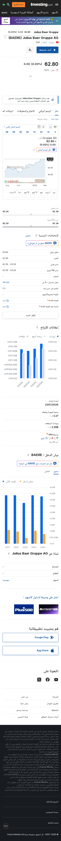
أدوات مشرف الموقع (49, 716)
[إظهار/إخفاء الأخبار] (39, 127)
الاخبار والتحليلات (26, 111)
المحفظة (55, 710)
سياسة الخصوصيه (52, 812)
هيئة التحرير (23, 716)
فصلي (47, 471)
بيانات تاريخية (42, 119)
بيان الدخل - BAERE (44, 455)
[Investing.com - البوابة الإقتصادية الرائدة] (42, 5)
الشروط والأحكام (52, 801)
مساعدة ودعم (22, 710)
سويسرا (6, 579)
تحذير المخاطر (53, 822)
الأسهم (55, 13)
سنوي (56, 471)
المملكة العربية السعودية (22, 13)
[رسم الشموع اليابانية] (55, 127)
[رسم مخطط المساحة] (50, 127)
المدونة (55, 696)
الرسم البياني (45, 111)
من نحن (24, 696)
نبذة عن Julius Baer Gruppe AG (35, 553)
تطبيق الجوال (52, 703)
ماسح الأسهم (42, 13)
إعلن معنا (24, 703)
